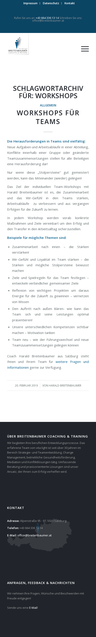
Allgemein (48, 105)
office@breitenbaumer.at (48, 20)
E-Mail (33, 608)
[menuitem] (30, 3)
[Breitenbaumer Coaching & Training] (39, 44)
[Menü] (83, 48)
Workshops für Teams (48, 117)
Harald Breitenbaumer (65, 385)
